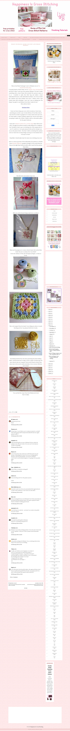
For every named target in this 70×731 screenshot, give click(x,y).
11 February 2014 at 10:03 (16, 523)
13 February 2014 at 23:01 (16, 562)
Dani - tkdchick (14, 467)
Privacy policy (4, 37)
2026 (49, 309)
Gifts (54, 456)
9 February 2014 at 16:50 (16, 462)
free (54, 615)
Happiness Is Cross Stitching (36, 726)
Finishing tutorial (54, 434)
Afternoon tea (54, 380)
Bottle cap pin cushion (54, 393)
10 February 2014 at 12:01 (16, 492)
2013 (49, 363)
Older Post (35, 584)
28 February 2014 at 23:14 (16, 574)
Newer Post (17, 584)
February (51, 345)
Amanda (13, 440)
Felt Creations (54, 428)
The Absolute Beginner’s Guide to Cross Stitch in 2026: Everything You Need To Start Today (47, 37)
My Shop (34, 39)
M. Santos (13, 419)
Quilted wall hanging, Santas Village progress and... (54, 350)
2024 (49, 313)
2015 (49, 323)
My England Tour (54, 501)
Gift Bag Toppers (54, 450)
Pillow (54, 542)
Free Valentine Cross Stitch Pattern (54, 437)
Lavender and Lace (54, 479)
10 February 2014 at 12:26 (16, 503)
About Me (25, 37)
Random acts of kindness (54, 558)
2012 (49, 365)
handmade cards (54, 621)
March (51, 343)
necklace (54, 637)
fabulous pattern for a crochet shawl (25, 123)
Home (19, 37)
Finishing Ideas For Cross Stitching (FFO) (47, 39)
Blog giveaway (54, 390)
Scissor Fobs (54, 221)
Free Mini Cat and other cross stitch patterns (10, 39)
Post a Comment (14, 577)
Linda (12, 475)
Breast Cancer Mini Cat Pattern (54, 396)
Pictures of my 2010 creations (54, 533)
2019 (49, 315)
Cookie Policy (12, 37)
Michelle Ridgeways (17, 143)
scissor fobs (54, 653)
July (50, 336)
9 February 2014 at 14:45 (16, 424)
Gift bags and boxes (54, 453)
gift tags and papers (54, 618)
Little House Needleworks (54, 485)
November (51, 328)
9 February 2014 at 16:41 (16, 436)
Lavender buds (54, 482)
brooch (54, 590)
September (51, 332)
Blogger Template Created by (35, 729)
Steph (12, 567)
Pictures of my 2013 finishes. (54, 539)
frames (54, 612)
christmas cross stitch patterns (54, 596)
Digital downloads (54, 418)
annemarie (13, 508)
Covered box (54, 412)
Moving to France (54, 498)
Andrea (12, 539)
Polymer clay (54, 552)
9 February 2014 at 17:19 (16, 482)
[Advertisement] (54, 267)
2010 (49, 369)
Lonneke (13, 518)
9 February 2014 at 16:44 (16, 447)
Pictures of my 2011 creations (54, 536)
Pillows (54, 217)
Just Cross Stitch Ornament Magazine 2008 (54, 466)
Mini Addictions (14, 487)
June (50, 338)
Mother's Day (54, 495)
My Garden (54, 504)
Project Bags (54, 219)
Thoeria (13, 429)
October (51, 330)
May (50, 340)
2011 (49, 367)
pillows (54, 640)
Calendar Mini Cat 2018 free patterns (54, 399)
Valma (12, 549)
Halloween (54, 459)
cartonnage (54, 593)
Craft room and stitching (54, 347)
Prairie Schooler (54, 555)
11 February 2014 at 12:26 (16, 534)
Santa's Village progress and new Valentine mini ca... (55, 354)
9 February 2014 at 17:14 (16, 471)
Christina (13, 527)
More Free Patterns (26, 39)
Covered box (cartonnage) (54, 415)
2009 (49, 371)
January (51, 361)
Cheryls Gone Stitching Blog (35, 89)
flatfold (54, 609)
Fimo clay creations (54, 431)
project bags (54, 650)
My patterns (54, 514)
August (51, 334)
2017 (49, 319)
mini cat (54, 634)
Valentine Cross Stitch (54, 580)
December (51, 326)
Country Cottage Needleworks (54, 409)
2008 (49, 373)
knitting (54, 631)
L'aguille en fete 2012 (54, 476)
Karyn (12, 451)
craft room (54, 599)
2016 (49, 321)
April (50, 342)
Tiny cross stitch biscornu (54, 574)
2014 (49, 325)
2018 (49, 317)
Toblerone (54, 577)
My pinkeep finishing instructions (54, 517)
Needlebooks (54, 523)
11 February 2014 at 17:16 (16, 544)
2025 (49, 311)
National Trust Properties (54, 520)
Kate (12, 497)
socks (54, 656)
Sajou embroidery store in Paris (54, 561)
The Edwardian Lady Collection (54, 571)
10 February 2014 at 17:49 (16, 513)
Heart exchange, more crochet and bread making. (54, 357)
